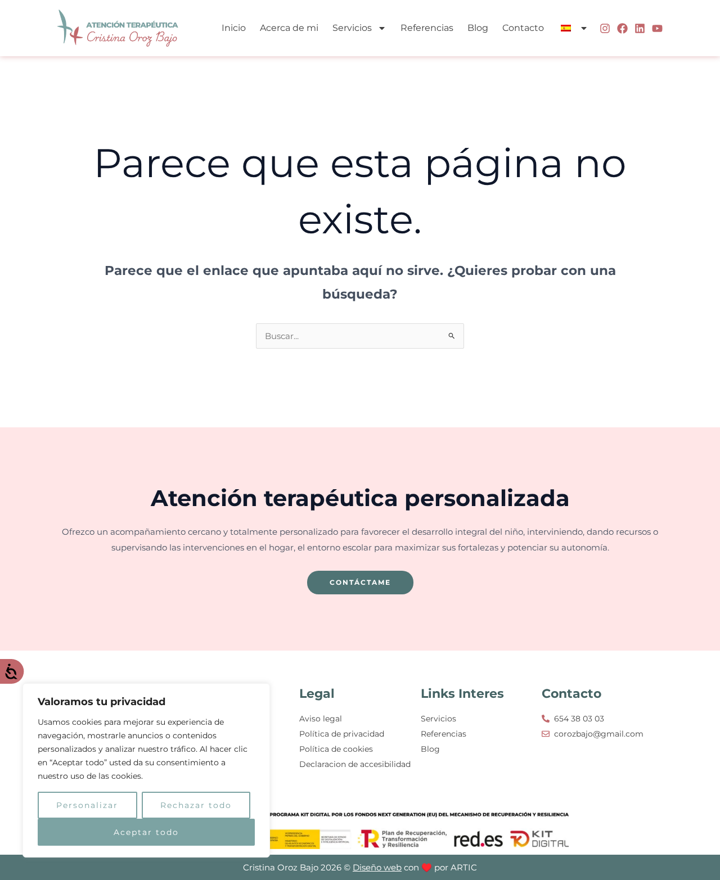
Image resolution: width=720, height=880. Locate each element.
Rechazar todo (196, 805)
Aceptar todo (146, 832)
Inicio (234, 27)
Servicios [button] (352, 27)
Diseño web (377, 867)
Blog (477, 27)
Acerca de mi (289, 27)
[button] (573, 28)
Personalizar (87, 805)
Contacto (523, 27)
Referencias (426, 27)
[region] (146, 770)
